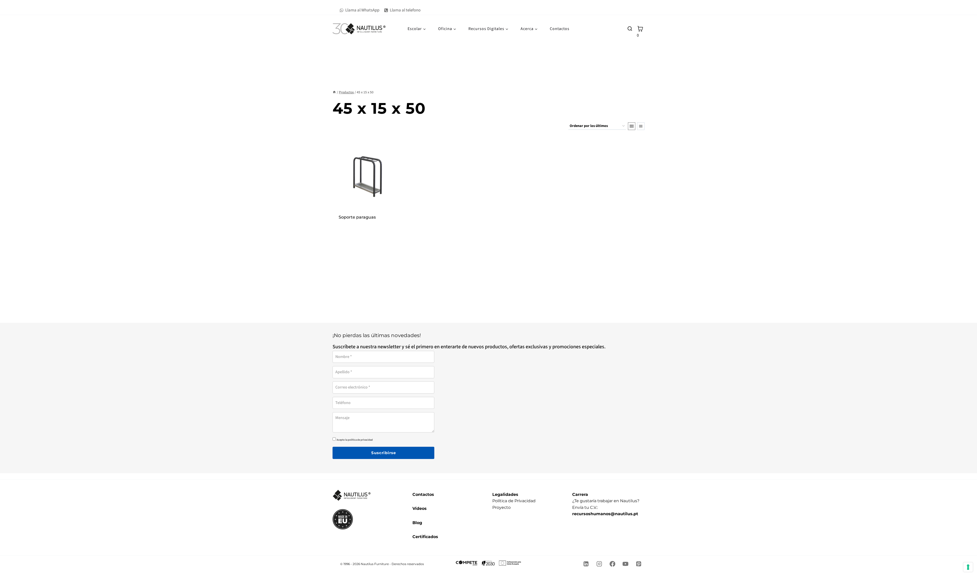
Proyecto (501, 507)
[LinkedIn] (586, 564)
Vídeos (419, 508)
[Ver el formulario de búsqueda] (629, 28)
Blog (417, 522)
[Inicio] (334, 92)
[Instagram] (599, 564)
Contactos (559, 29)
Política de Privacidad (514, 500)
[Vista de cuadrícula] (631, 126)
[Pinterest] (638, 564)
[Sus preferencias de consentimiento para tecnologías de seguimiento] (968, 567)
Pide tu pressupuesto (367, 224)
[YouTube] (625, 564)
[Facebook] (612, 564)
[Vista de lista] (640, 126)
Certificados (425, 536)
